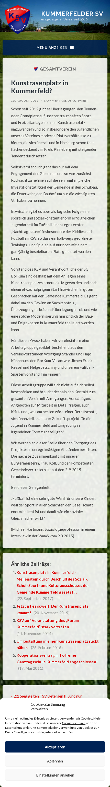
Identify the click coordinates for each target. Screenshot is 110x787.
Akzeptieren (55, 747)
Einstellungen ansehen (55, 775)
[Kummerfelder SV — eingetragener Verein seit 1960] (17, 19)
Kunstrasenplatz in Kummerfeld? (39, 87)
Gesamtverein (58, 69)
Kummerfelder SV (72, 13)
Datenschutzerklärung (20, 728)
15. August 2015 (25, 100)
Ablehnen (55, 761)
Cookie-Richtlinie (73, 723)
